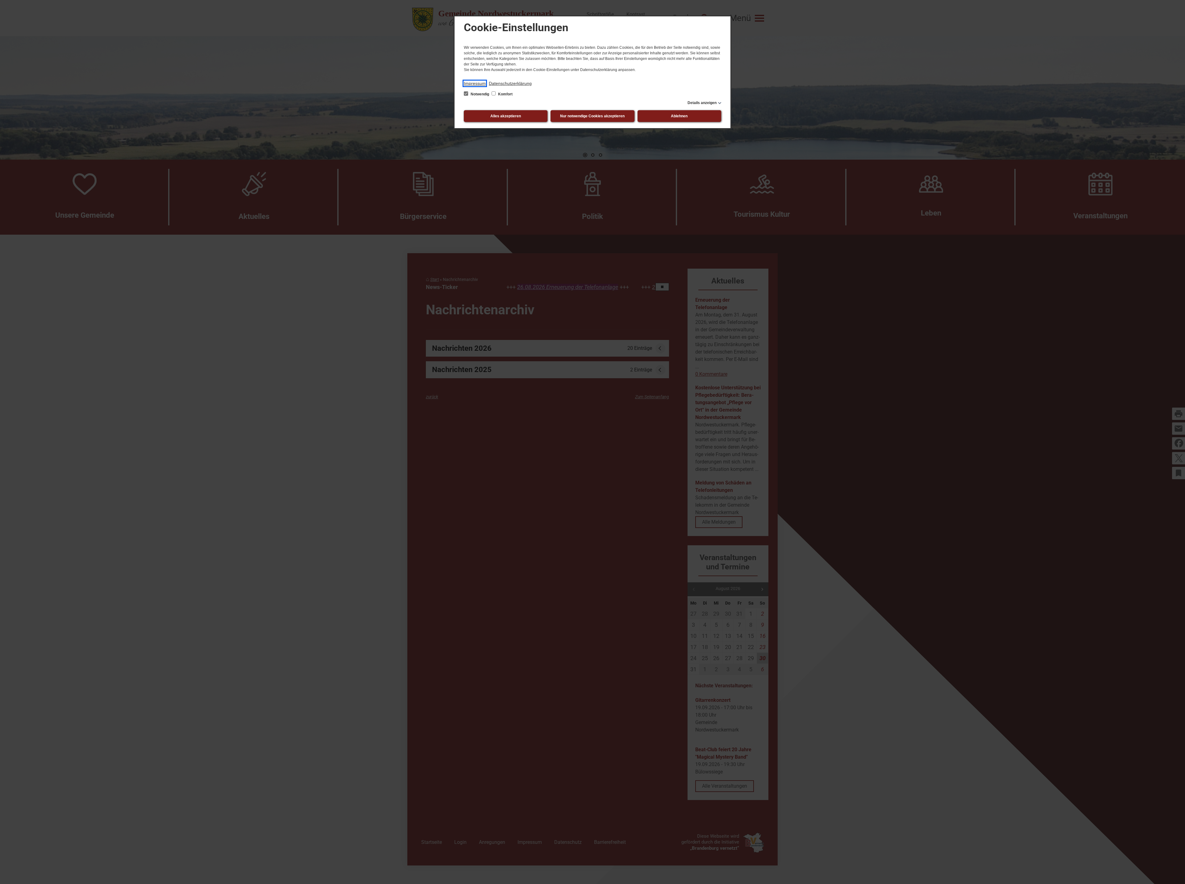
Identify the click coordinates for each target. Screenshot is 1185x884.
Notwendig (480, 94)
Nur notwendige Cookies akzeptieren (592, 116)
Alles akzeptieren (505, 116)
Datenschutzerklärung (510, 83)
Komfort (505, 94)
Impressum (475, 83)
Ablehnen (679, 116)
